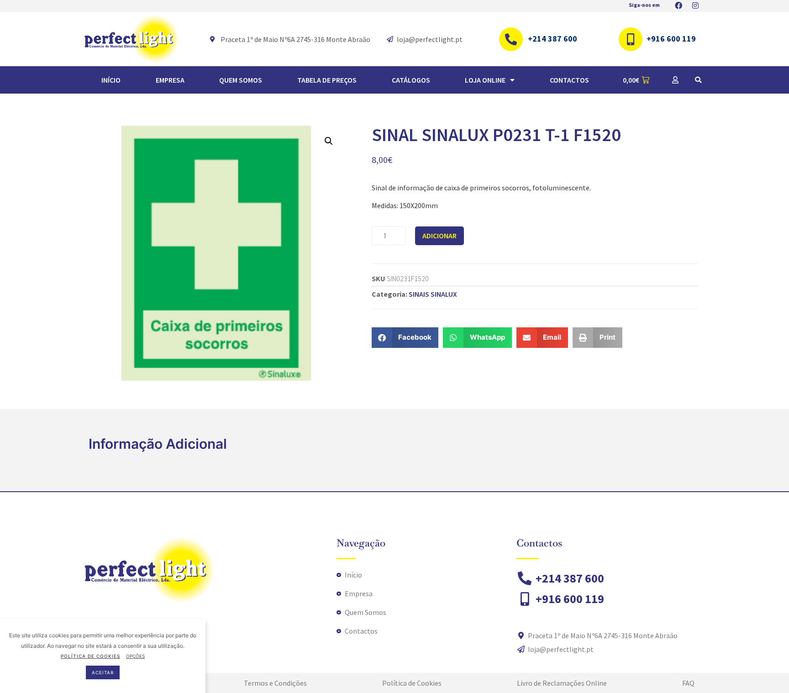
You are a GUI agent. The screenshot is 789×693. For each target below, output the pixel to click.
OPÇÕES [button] (135, 656)
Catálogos (411, 79)
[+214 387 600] (511, 39)
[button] (698, 80)
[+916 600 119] (630, 39)
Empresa (170, 79)
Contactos (569, 79)
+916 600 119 (671, 38)
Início (111, 79)
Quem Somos (240, 79)
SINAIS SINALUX (433, 294)
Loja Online (485, 79)
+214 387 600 (552, 38)
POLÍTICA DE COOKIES (90, 656)
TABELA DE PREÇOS (327, 79)
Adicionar (439, 235)
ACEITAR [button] (103, 672)
